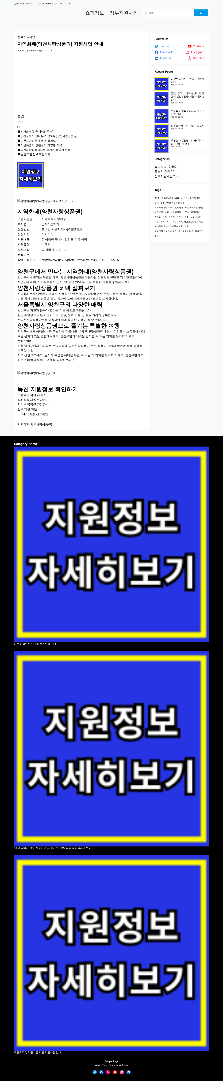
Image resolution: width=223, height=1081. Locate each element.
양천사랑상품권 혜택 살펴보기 (40, 140)
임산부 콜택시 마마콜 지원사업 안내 (35, 643)
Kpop (176, 197)
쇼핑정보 (160, 166)
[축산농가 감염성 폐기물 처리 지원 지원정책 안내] (161, 146)
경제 (157, 202)
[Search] (201, 12)
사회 (167, 212)
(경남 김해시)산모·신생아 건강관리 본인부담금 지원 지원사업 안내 (188, 96)
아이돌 (158, 217)
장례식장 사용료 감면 (31, 399)
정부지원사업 (26, 37)
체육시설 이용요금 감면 (165, 231)
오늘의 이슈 (162, 171)
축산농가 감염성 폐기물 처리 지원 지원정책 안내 (188, 142)
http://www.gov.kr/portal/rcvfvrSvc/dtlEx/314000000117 (80, 260)
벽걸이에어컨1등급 (194, 207)
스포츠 (186, 212)
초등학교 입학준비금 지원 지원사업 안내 (37, 1052)
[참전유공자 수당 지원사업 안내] (161, 131)
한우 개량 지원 (27, 409)
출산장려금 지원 (185, 231)
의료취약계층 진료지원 (32, 414)
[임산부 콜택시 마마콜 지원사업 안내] (161, 84)
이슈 (168, 221)
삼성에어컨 (176, 212)
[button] (75, 124)
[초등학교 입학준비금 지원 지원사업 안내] (161, 116)
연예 (165, 217)
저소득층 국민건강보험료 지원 (169, 226)
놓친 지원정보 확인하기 (35, 154)
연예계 (171, 217)
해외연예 (199, 231)
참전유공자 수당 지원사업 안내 (188, 125)
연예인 (179, 217)
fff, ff (157, 197)
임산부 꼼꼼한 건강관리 (33, 404)
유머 (162, 221)
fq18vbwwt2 (167, 197)
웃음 (157, 221)
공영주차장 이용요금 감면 (172, 202)
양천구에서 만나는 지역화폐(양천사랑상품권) (49, 136)
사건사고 (159, 212)
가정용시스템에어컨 (190, 197)
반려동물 (179, 207)
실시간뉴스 (196, 212)
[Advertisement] (81, 83)
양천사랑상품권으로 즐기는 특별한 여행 (46, 149)
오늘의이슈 (195, 217)
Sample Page (111, 1061)
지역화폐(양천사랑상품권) (37, 131)
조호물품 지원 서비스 (31, 395)
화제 (157, 236)
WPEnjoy (123, 1065)
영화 (186, 217)
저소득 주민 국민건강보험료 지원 (187, 221)
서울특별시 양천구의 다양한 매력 (41, 145)
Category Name (25, 444)
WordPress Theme (105, 1065)
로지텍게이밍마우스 (164, 207)
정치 (186, 226)
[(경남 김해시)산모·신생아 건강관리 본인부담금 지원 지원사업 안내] (161, 99)
